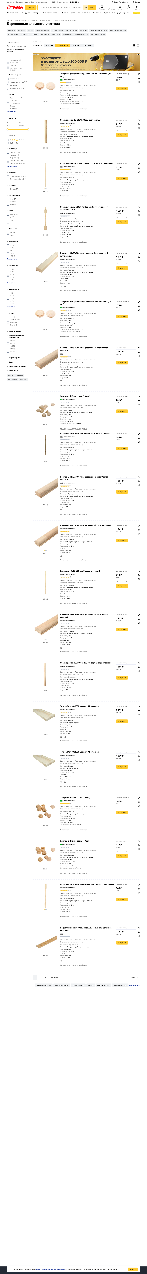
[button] (41, 2)
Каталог (32, 7)
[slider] (8, 129)
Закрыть (133, 1269)
